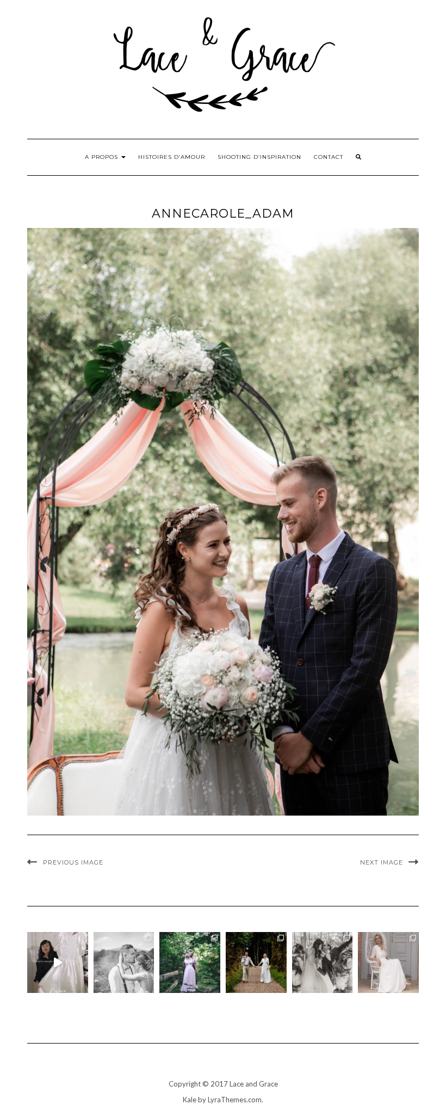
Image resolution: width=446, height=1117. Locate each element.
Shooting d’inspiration (259, 157)
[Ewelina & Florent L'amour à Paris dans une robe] (322, 962)
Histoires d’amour (171, 157)
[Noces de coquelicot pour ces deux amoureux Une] (124, 962)
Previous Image (73, 862)
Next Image (381, 862)
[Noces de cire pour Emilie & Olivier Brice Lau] (256, 962)
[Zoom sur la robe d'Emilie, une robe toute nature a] (388, 962)
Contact (328, 157)
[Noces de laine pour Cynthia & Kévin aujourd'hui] (189, 962)
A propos (102, 157)
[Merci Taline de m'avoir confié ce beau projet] (57, 962)
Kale (189, 1099)
